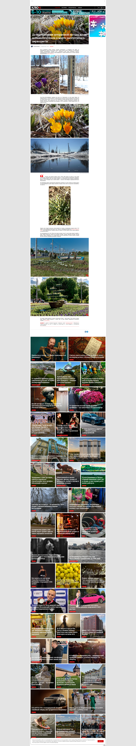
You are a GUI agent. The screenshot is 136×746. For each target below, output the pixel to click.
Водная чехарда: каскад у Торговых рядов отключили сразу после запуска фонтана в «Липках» (93, 575)
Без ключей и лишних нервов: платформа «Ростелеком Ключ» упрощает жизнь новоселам (49, 651)
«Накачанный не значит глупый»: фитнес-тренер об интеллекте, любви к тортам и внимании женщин (68, 475)
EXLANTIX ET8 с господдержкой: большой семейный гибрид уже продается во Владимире (49, 701)
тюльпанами (46, 320)
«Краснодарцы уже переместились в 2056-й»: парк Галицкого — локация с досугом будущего (68, 374)
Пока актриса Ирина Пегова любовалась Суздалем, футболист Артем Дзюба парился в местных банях (68, 676)
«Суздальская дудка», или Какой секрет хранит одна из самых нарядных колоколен (43, 525)
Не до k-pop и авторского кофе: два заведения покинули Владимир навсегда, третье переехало (43, 626)
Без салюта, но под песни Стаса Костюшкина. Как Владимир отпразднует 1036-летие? (43, 575)
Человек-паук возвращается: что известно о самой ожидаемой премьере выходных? (93, 525)
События (57, 7)
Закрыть (101, 741)
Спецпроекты (72, 7)
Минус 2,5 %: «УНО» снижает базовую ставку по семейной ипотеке (93, 626)
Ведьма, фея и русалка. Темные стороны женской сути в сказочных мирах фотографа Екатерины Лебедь (49, 550)
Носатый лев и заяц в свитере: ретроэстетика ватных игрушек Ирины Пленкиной (93, 374)
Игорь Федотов (50, 53)
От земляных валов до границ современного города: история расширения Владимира (43, 374)
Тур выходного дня (73, 561)
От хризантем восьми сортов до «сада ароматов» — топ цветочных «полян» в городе (86, 399)
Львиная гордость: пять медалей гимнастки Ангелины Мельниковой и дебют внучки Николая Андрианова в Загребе (49, 601)
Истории (64, 7)
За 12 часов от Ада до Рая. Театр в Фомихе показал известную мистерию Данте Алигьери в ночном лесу (68, 626)
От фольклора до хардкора (62, 435)
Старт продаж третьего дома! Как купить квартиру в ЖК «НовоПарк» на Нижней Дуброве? (86, 449)
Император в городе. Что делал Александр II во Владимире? (49, 349)
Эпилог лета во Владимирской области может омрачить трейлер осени (86, 701)
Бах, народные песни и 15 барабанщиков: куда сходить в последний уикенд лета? (68, 525)
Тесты (33, 359)
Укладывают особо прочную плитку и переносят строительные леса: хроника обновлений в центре (43, 475)
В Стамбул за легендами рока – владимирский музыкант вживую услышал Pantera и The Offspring (86, 651)
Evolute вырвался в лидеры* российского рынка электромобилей (93, 424)
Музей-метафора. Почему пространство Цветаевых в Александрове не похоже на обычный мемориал (49, 399)
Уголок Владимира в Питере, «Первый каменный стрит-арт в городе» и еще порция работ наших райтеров (93, 475)
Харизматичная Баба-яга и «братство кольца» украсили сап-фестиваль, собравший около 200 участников (43, 726)
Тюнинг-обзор (72, 611)
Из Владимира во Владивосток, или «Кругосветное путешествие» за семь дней (86, 550)
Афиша (80, 7)
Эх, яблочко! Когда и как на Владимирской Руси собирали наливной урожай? (68, 575)
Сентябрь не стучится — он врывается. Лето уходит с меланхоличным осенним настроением (49, 500)
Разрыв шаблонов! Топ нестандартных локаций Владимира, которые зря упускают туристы (68, 726)
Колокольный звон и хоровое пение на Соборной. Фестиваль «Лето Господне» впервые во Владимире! (93, 726)
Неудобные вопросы (61, 485)
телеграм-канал (69, 323)
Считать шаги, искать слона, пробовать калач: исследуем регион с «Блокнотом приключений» (86, 349)
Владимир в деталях (36, 460)
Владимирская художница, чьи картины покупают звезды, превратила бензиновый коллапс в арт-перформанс (86, 500)
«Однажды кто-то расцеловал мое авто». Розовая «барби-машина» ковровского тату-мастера (86, 601)
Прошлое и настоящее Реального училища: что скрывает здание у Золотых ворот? (49, 449)
